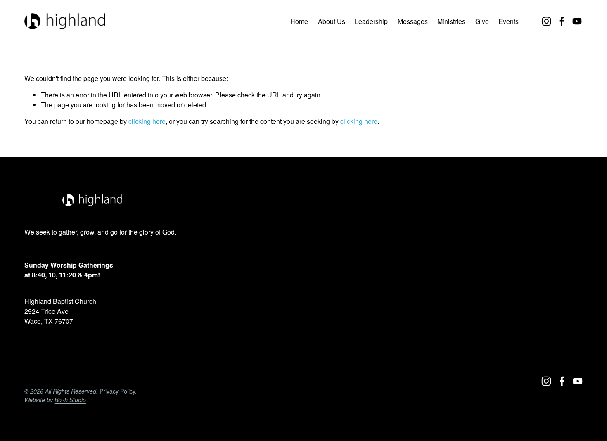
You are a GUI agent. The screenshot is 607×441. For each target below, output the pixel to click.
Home (299, 21)
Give (482, 21)
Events (508, 21)
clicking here (147, 121)
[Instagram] (546, 21)
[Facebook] (561, 21)
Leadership (371, 21)
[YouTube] (577, 21)
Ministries (451, 21)
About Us (331, 21)
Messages (413, 21)
